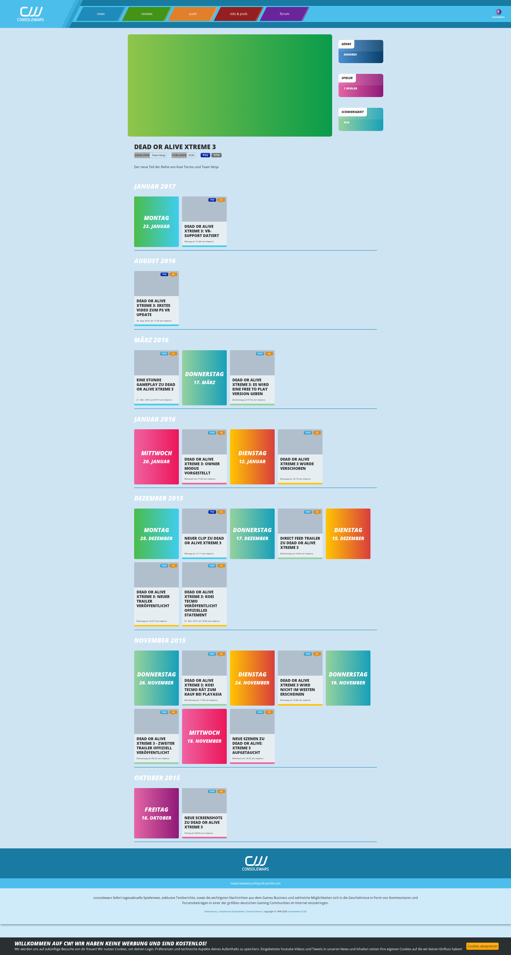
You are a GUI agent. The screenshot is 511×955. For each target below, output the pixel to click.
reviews (147, 14)
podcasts (264, 883)
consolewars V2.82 (297, 911)
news (101, 14)
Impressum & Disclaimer (232, 911)
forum (284, 14)
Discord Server (254, 911)
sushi (193, 14)
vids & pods (239, 14)
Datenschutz (210, 911)
